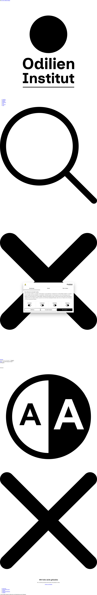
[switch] (42, 305)
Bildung (3, 101)
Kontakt (3, 590)
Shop (3, 105)
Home (1, 361)
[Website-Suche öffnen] (48, 233)
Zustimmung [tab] (31, 288)
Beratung (4, 100)
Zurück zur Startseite (48, 584)
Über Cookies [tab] (65, 288)
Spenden (1, 359)
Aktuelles (4, 99)
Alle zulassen (64, 309)
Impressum (4, 588)
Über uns (4, 104)
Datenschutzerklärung (6, 591)
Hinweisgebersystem (6, 589)
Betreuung (4, 102)
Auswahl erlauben (48, 309)
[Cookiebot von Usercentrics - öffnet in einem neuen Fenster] (68, 284)
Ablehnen (32, 309)
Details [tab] (48, 288)
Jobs (3, 103)
